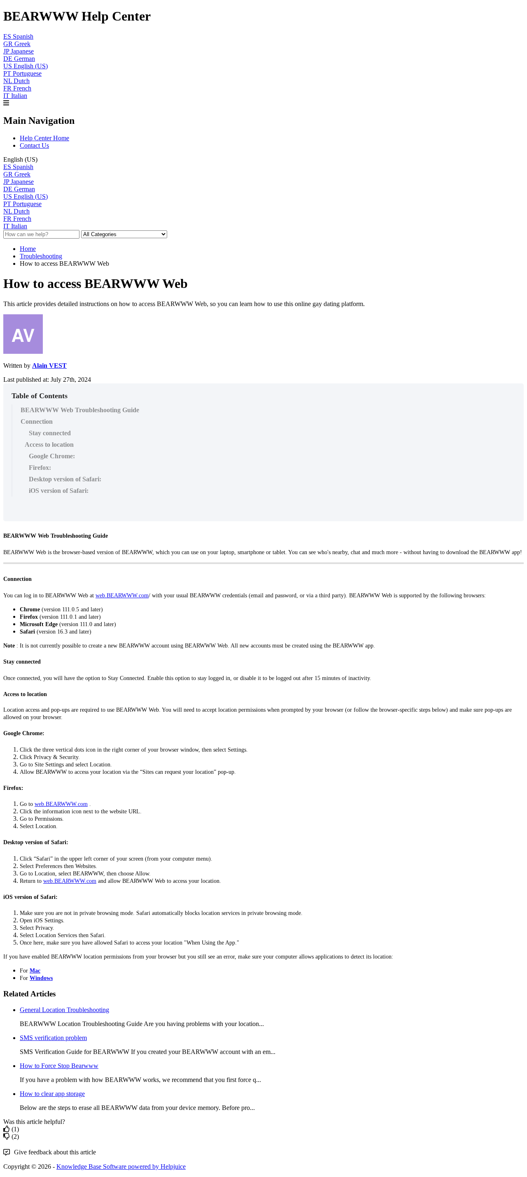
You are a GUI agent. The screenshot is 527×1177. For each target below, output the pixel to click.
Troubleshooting (41, 256)
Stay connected (50, 432)
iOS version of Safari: (59, 490)
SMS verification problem (53, 1037)
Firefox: (40, 467)
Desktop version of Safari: (65, 479)
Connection (37, 421)
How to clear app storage (52, 1093)
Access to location (49, 444)
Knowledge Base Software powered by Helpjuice (121, 1166)
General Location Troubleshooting (64, 1009)
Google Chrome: (52, 456)
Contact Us (34, 145)
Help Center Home (44, 138)
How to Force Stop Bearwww (59, 1065)
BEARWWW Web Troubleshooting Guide (80, 409)
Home (28, 248)
